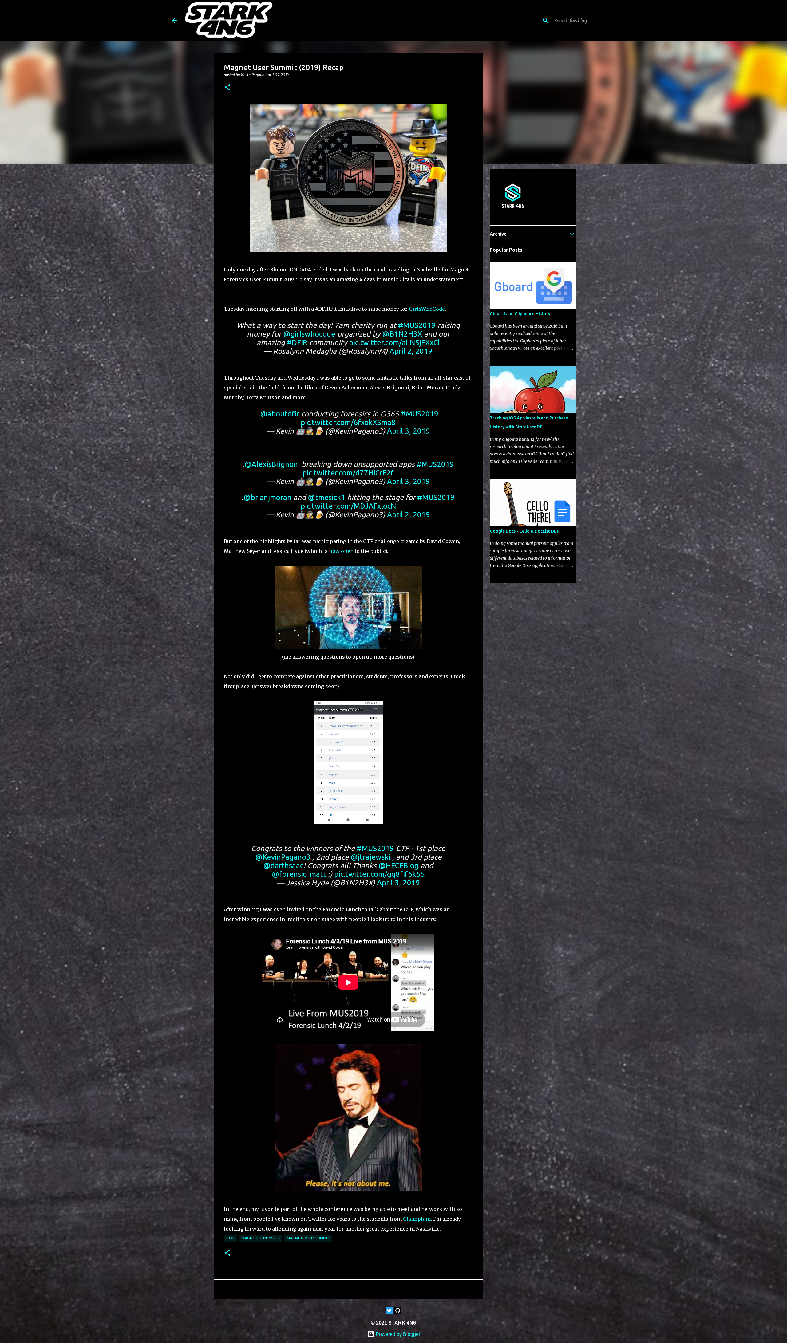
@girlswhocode (309, 334)
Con (230, 1238)
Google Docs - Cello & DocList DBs (524, 531)
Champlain (417, 1219)
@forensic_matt (299, 874)
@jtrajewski (370, 857)
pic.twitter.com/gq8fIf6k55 (379, 874)
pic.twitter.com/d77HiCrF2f (348, 473)
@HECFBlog (398, 865)
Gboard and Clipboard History (520, 313)
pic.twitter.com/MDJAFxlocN (348, 506)
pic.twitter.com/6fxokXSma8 (348, 422)
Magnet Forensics (261, 1238)
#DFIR (297, 342)
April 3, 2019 (408, 431)
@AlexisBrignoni (272, 464)
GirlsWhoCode (427, 309)
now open (341, 551)
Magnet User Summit (308, 1238)
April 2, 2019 (411, 351)
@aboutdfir (279, 414)
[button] (227, 88)
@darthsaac (283, 865)
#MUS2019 (417, 325)
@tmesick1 (326, 497)
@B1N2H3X (402, 334)
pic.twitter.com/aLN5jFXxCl (394, 342)
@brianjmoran (267, 497)
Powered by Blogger (397, 1334)
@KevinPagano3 (282, 857)
